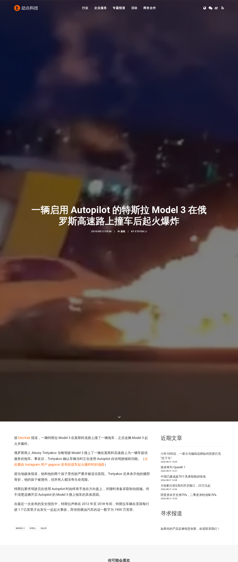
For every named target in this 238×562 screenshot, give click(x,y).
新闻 (123, 231)
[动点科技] (26, 8)
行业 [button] (85, 8)
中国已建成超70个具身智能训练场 (183, 476)
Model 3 (20, 528)
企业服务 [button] (100, 8)
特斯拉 (33, 528)
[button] (205, 8)
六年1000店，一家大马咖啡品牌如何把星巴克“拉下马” (191, 456)
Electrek (24, 438)
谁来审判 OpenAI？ (173, 467)
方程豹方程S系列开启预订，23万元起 (185, 485)
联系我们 (211, 528)
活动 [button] (134, 8)
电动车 (44, 528)
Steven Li (141, 231)
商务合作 (149, 8)
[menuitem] (85, 8)
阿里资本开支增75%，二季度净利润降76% (188, 495)
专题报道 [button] (119, 8)
